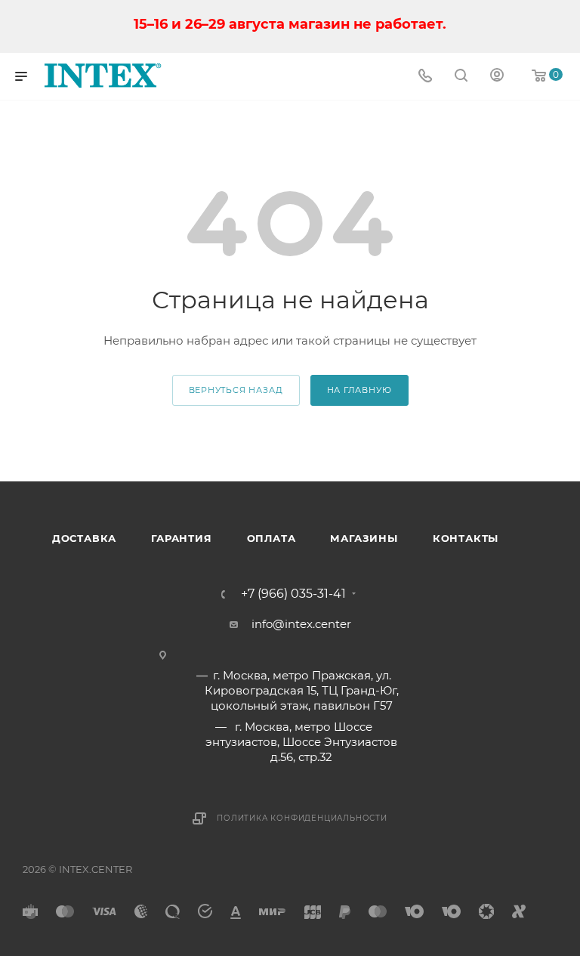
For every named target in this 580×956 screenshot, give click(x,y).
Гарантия (181, 538)
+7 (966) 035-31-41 (293, 594)
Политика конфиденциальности (302, 818)
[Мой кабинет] (497, 77)
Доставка (84, 538)
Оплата (271, 538)
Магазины (363, 538)
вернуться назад (236, 390)
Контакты (465, 538)
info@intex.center (301, 624)
